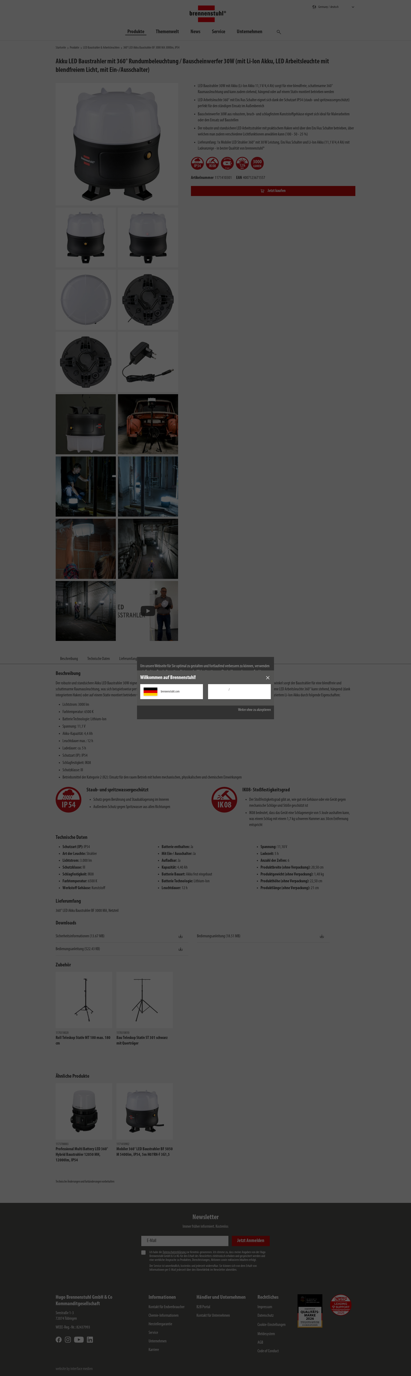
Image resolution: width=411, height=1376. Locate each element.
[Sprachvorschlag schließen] (268, 678)
